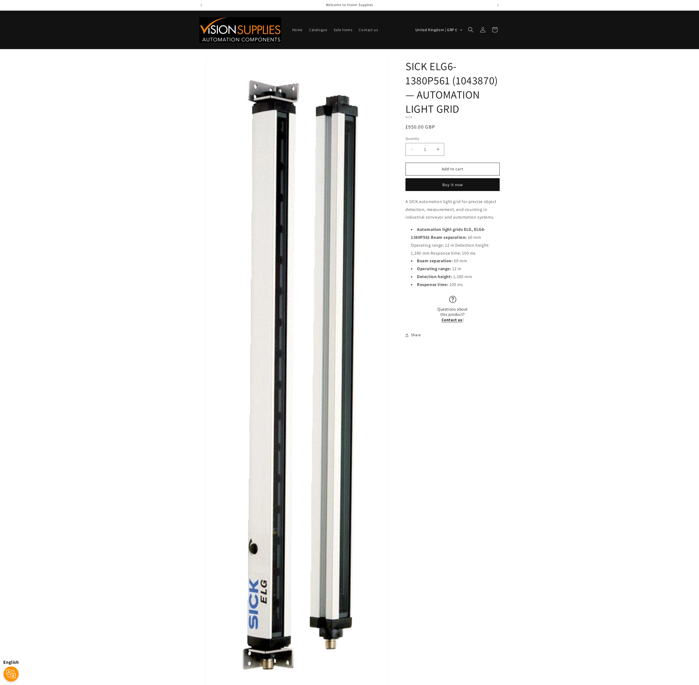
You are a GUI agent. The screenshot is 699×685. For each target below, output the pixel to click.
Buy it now (452, 184)
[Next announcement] (498, 5)
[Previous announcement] (201, 5)
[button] (471, 30)
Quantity (412, 138)
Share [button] (416, 334)
